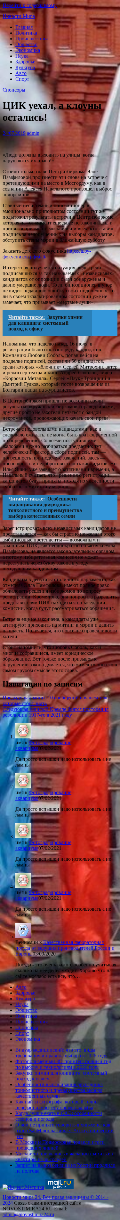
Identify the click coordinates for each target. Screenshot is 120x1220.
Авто (21, 73)
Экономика (27, 50)
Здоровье (25, 61)
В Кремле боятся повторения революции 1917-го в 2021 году (55, 712)
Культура (25, 67)
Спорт (22, 79)
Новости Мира (19, 16)
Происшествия (31, 38)
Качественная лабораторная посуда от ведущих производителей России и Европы (65, 947)
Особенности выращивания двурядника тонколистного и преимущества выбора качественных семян (59, 1090)
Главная (24, 27)
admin (33, 133)
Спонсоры (14, 90)
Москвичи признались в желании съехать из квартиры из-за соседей (64, 1156)
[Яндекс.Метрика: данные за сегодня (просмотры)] (23, 1187)
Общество (26, 44)
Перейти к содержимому (30, 5)
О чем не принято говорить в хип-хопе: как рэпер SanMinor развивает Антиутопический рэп (64, 1130)
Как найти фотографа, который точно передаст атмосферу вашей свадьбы (56, 1104)
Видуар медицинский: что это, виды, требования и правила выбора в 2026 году (61, 1052)
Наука (21, 56)
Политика (26, 33)
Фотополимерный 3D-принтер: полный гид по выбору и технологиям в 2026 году (63, 1064)
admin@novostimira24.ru (28, 1214)
